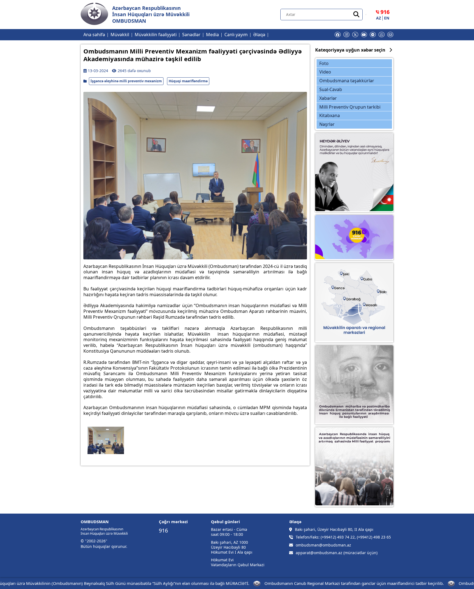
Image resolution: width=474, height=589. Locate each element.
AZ (378, 18)
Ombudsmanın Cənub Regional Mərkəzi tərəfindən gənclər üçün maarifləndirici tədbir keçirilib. (344, 583)
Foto (324, 63)
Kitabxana (329, 115)
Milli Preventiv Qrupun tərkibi (349, 107)
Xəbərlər (328, 98)
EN (386, 18)
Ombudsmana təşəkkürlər (346, 81)
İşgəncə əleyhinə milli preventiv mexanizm (126, 81)
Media (212, 35)
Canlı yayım (236, 35)
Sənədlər (191, 35)
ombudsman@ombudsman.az (323, 545)
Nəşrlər (327, 124)
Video (325, 72)
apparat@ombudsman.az (319, 552)
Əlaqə (259, 35)
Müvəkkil (120, 35)
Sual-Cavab (330, 89)
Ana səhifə (94, 35)
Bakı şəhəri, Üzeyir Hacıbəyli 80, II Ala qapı (334, 529)
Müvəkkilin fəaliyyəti (156, 35)
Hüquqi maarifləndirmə (188, 81)
